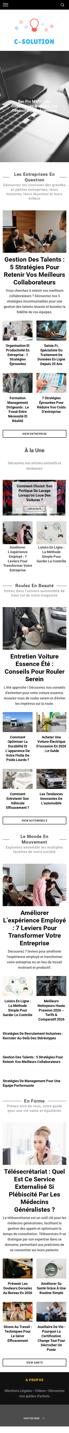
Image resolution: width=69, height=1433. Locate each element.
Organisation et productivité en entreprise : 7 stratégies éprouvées (18, 355)
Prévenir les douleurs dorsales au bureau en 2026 (17, 1288)
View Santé (34, 1362)
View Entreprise (34, 433)
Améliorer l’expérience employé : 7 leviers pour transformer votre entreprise (34, 928)
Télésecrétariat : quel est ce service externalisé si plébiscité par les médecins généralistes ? (34, 1190)
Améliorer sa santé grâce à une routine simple (51, 1288)
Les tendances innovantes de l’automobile (51, 798)
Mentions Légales (18, 1391)
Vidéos (40, 1391)
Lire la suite (34, 509)
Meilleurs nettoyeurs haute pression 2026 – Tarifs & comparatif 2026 (51, 1010)
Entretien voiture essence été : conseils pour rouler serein (35, 668)
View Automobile (35, 820)
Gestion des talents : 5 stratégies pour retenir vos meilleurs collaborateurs (34, 271)
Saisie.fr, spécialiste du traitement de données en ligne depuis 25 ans (51, 355)
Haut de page (31, 1418)
